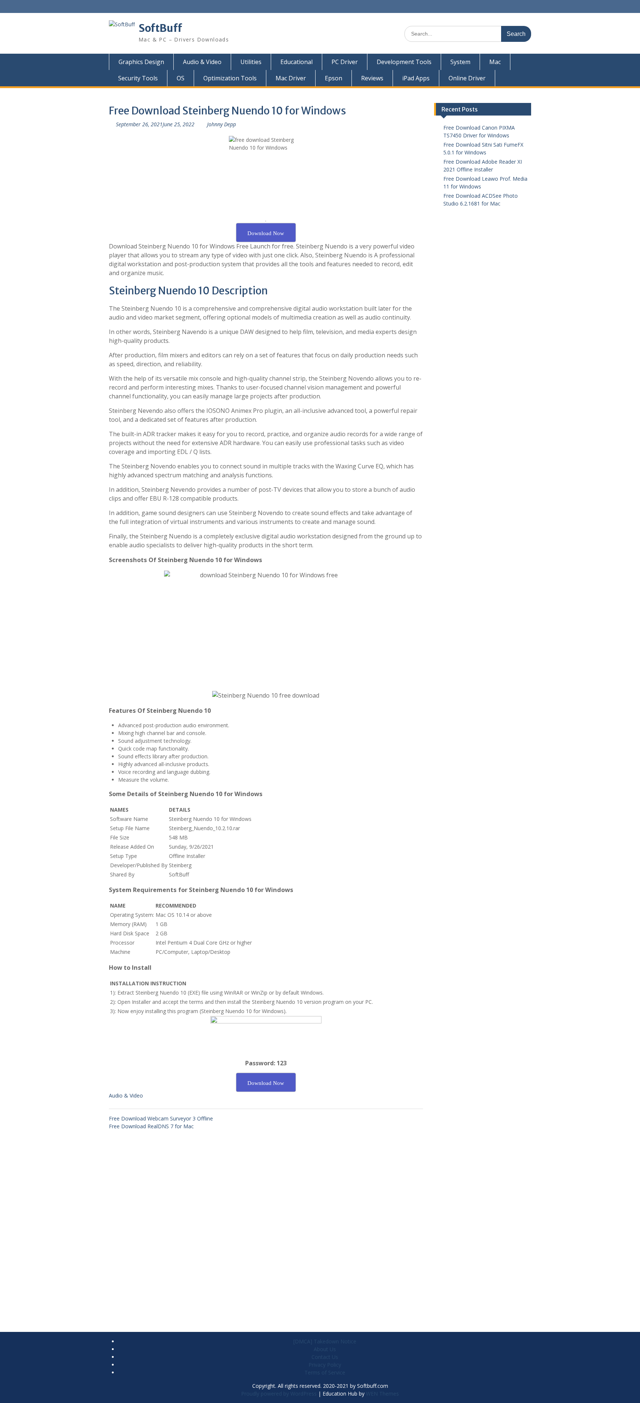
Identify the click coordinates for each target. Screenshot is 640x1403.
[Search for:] (467, 33)
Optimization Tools (230, 78)
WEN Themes (382, 1393)
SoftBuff (160, 28)
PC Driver (344, 62)
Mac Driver (291, 78)
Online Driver (467, 78)
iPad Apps (416, 78)
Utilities (250, 62)
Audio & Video (202, 62)
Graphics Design (141, 62)
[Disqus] (266, 1222)
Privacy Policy (325, 1364)
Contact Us (324, 1356)
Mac (495, 62)
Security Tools (138, 78)
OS (180, 78)
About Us (325, 1349)
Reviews (372, 78)
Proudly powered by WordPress (279, 1393)
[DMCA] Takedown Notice (324, 1341)
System (460, 62)
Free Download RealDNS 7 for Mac (151, 1126)
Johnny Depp (221, 124)
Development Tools (404, 62)
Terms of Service (324, 1372)
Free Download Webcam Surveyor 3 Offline (161, 1118)
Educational (296, 62)
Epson (333, 78)
